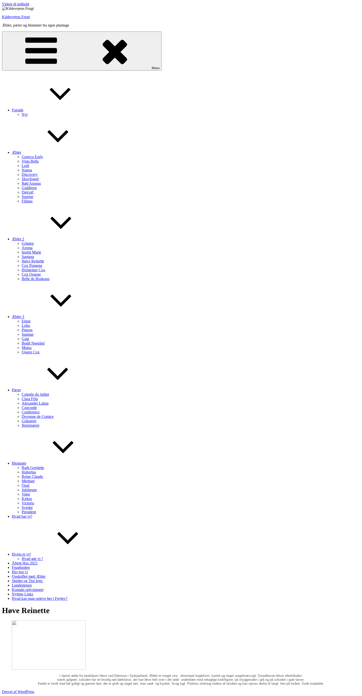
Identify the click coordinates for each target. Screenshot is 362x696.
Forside (17, 110)
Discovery (30, 174)
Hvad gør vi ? (32, 559)
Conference (31, 412)
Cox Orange (31, 274)
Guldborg (29, 188)
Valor (26, 494)
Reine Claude (33, 476)
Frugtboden (21, 567)
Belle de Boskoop (35, 279)
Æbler (16, 152)
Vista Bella (30, 161)
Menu (156, 68)
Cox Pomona (32, 265)
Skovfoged (30, 179)
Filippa (27, 201)
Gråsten (28, 243)
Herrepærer (30, 425)
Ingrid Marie (31, 252)
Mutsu (27, 348)
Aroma (27, 248)
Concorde (29, 408)
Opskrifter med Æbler (29, 576)
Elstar (26, 321)
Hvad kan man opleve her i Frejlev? (39, 598)
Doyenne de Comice (38, 416)
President (29, 512)
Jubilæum (29, 490)
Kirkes (27, 499)
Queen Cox (31, 352)
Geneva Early (32, 157)
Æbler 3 (18, 317)
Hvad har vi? (22, 516)
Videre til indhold (15, 4)
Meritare (28, 481)
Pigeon (27, 330)
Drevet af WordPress (18, 692)
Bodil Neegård (33, 343)
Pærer (16, 390)
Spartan (27, 334)
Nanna (27, 170)
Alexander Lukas (35, 403)
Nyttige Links (22, 594)
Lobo (26, 325)
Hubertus (29, 472)
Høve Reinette (33, 261)
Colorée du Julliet (35, 394)
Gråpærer (29, 421)
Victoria (28, 503)
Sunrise (27, 197)
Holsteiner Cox (33, 270)
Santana (28, 257)
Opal (25, 485)
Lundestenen (22, 585)
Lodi (25, 166)
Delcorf (27, 192)
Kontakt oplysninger (28, 590)
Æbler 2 (18, 239)
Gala (25, 339)
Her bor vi (20, 572)
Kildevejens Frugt (16, 17)
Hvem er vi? (21, 554)
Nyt (25, 114)
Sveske (27, 507)
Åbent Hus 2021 (25, 563)
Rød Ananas (31, 183)
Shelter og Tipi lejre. (27, 581)
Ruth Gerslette (33, 468)
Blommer (19, 463)
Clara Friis (30, 399)
